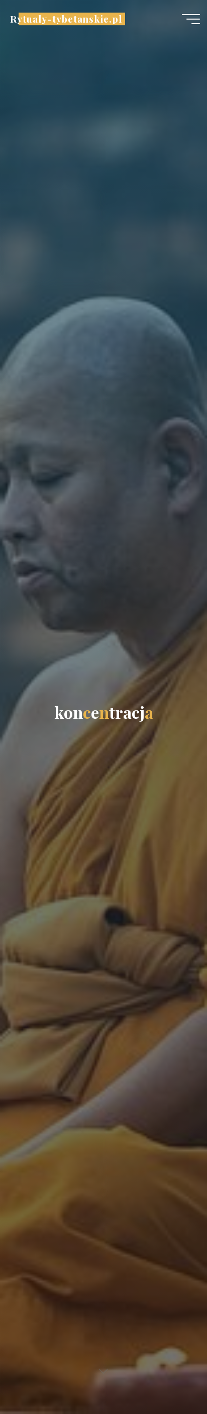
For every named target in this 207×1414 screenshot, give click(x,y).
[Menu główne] (191, 19)
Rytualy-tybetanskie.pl (66, 19)
